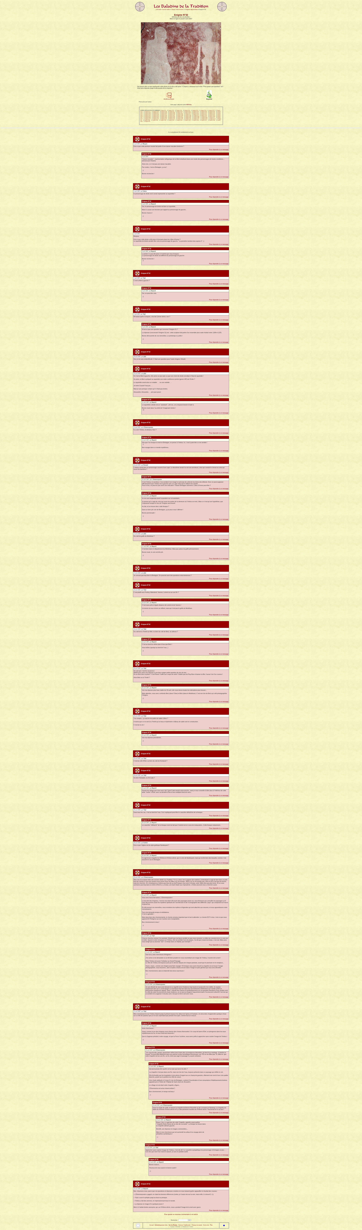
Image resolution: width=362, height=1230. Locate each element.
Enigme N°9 (147, 121)
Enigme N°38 (172, 113)
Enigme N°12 (187, 110)
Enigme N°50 (204, 115)
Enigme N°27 (156, 112)
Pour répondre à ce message (218, 149)
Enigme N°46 (164, 115)
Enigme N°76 (188, 118)
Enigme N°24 (212, 111)
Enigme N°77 (196, 118)
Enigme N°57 (180, 116)
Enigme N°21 (188, 111)
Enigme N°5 (196, 115)
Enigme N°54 (156, 116)
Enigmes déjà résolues (191, 9)
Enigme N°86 (196, 120)
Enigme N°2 (171, 111)
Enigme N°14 (203, 110)
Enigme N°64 (164, 117)
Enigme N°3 (180, 112)
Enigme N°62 (148, 117)
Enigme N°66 (180, 117)
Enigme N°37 (164, 113)
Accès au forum (169, 99)
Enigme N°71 (148, 118)
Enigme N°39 (180, 113)
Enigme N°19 (164, 111)
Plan (211, 1225)
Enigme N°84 (180, 120)
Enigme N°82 (163, 120)
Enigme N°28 (164, 112)
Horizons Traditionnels (184, 1225)
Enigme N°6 (204, 116)
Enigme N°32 (204, 112)
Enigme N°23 (204, 111)
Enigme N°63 (156, 117)
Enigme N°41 (204, 113)
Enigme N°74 (172, 118)
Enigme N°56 (172, 116)
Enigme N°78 (204, 118)
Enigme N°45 (156, 115)
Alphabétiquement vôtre (161, 1225)
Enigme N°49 (188, 115)
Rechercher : (174, 1220)
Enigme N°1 (163, 110)
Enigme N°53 (148, 116)
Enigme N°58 (188, 116)
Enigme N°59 (196, 116)
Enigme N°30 (188, 112)
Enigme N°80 (147, 120)
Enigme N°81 (155, 120)
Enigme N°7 (212, 117)
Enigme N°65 (172, 117)
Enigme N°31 (196, 112)
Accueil (159, 9)
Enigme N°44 (148, 115)
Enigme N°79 (213, 118)
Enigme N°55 (164, 116)
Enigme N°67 (188, 117)
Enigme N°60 (212, 116)
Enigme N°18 (156, 111)
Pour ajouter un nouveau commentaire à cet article (181, 1214)
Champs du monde (197, 1225)
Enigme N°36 (156, 113)
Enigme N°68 (196, 117)
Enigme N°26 (148, 112)
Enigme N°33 (212, 112)
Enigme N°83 (171, 120)
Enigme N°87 (204, 120)
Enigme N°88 (212, 120)
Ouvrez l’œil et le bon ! (177, 9)
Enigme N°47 (172, 115)
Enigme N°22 (196, 111)
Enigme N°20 (180, 111)
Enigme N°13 (195, 110)
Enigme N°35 (148, 113)
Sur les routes (166, 9)
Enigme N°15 (212, 110)
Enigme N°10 (171, 110)
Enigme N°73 (164, 118)
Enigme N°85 (188, 120)
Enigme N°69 (204, 117)
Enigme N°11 (179, 110)
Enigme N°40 (196, 113)
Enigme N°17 (148, 111)
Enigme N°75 (180, 118)
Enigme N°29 (172, 112)
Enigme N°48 (180, 115)
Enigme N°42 (212, 113)
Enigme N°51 (212, 115)
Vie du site (206, 1225)
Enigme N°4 (188, 113)
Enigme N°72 (156, 118)
